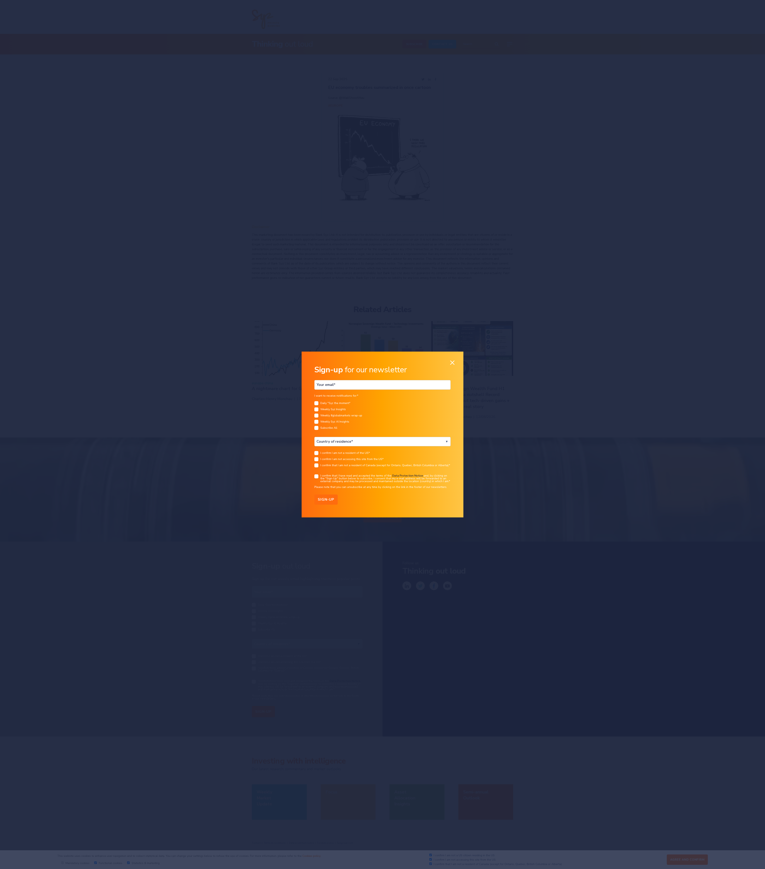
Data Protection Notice (407, 476)
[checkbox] (382, 416)
